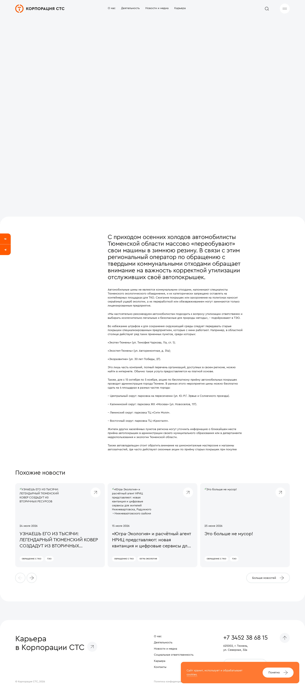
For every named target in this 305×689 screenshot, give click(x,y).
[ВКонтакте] (5, 239)
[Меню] (285, 9)
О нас (111, 8)
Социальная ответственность (173, 655)
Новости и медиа (157, 8)
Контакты (160, 667)
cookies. (192, 674)
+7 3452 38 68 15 (245, 637)
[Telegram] (5, 250)
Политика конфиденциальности (172, 681)
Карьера (180, 8)
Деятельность (130, 8)
